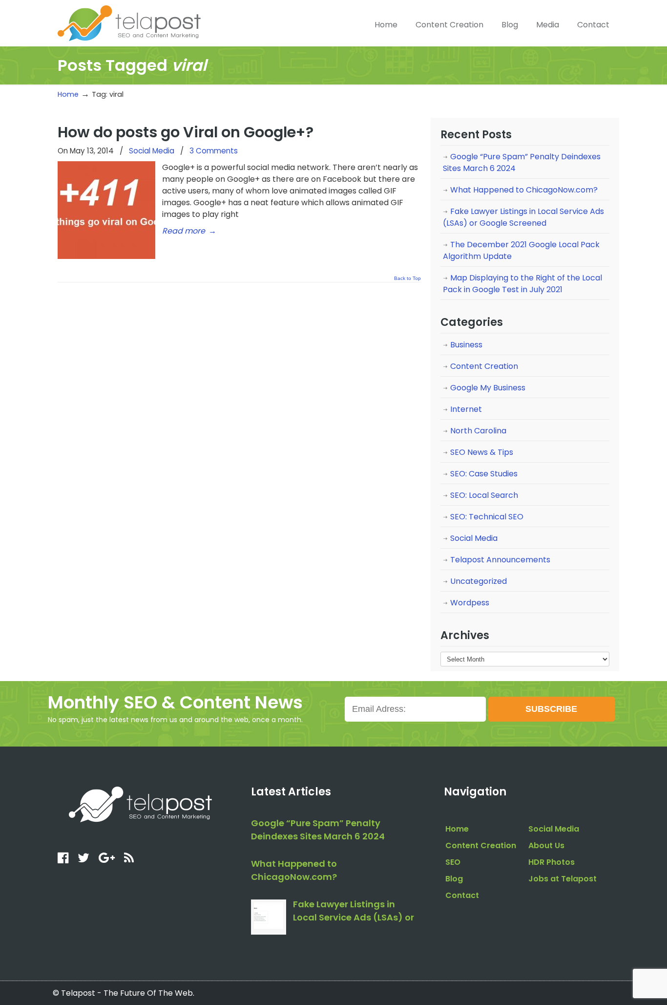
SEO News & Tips (481, 452)
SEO (452, 862)
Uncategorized (478, 581)
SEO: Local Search (484, 495)
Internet (466, 409)
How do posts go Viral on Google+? (185, 132)
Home (68, 94)
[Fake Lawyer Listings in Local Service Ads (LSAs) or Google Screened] (268, 917)
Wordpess (469, 602)
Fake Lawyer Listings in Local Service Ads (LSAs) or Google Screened (523, 217)
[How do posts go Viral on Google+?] (106, 256)
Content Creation (484, 366)
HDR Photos (551, 862)
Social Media (151, 151)
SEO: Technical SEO (486, 516)
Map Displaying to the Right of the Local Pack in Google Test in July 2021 (522, 283)
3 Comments (213, 151)
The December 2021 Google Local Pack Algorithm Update (521, 250)
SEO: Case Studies (484, 473)
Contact (462, 895)
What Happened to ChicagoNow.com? (524, 189)
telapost (129, 22)
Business (466, 344)
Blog (454, 878)
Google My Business (487, 387)
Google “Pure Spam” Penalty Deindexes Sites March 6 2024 (522, 162)
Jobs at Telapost (562, 878)
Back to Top (407, 278)
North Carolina (478, 430)
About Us (546, 845)
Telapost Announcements (500, 559)
